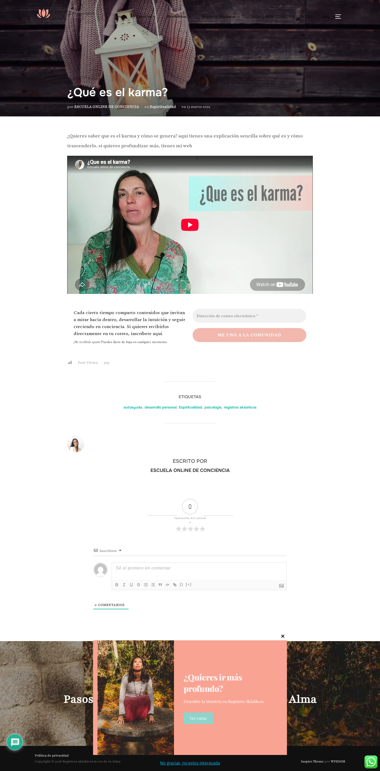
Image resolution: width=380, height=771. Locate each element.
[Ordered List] (145, 585)
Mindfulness (176, 16)
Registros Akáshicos (219, 16)
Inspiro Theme (312, 761)
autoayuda (133, 407)
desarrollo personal (161, 407)
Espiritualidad (163, 106)
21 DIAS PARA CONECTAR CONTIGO (282, 16)
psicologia (213, 407)
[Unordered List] (153, 585)
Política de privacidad (52, 755)
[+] (189, 584)
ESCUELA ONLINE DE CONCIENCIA (106, 106)
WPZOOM (338, 761)
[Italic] (124, 585)
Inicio (122, 16)
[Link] (174, 585)
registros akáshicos (240, 407)
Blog (326, 16)
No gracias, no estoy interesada (190, 763)
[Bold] (116, 585)
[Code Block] (167, 585)
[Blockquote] (160, 585)
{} (181, 584)
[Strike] (138, 585)
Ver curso (198, 718)
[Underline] (131, 585)
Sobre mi (143, 16)
